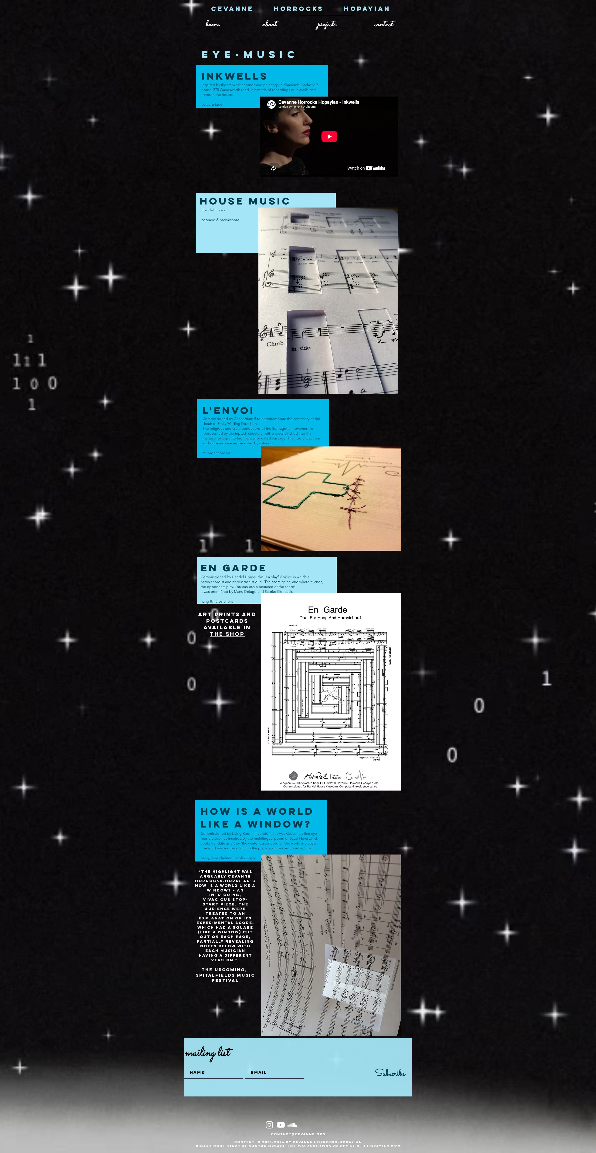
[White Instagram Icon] (269, 1125)
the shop (227, 634)
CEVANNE (242, 9)
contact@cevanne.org (298, 1134)
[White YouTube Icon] (281, 1125)
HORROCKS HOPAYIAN (332, 9)
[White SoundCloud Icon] (292, 1125)
